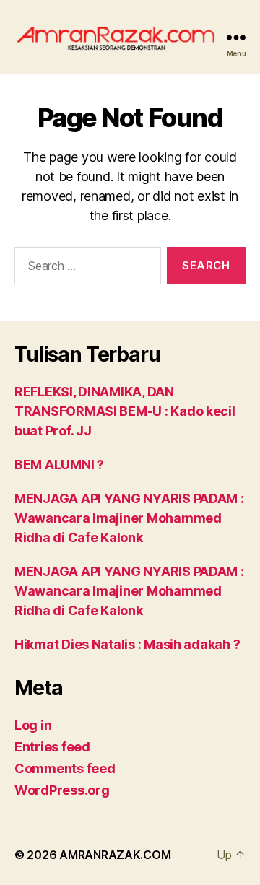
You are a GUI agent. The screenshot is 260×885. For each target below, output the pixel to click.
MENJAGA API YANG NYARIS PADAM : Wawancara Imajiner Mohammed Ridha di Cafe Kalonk (129, 518)
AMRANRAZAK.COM (114, 854)
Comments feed (65, 768)
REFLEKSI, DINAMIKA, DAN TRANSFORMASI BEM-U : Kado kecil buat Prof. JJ (124, 411)
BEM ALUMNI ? (59, 464)
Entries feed (52, 746)
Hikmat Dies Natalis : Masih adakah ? (127, 644)
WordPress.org (62, 790)
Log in (32, 725)
